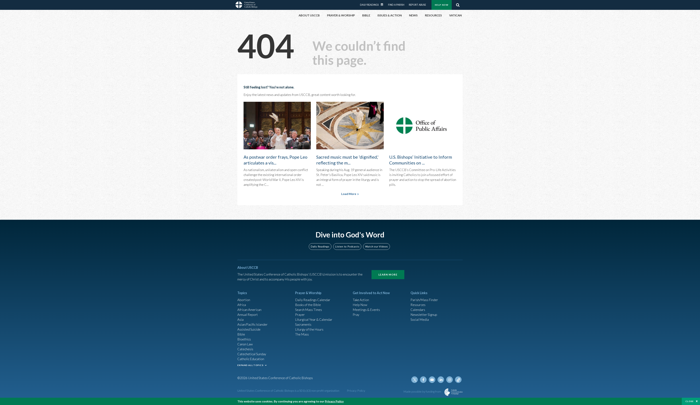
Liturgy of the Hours (309, 329)
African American (249, 310)
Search (457, 4)
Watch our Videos (376, 246)
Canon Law (245, 344)
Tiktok (458, 379)
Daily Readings (369, 4)
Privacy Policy (356, 390)
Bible (241, 334)
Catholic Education (250, 359)
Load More (348, 193)
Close (689, 401)
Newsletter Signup (424, 315)
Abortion (243, 300)
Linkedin (441, 379)
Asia (240, 319)
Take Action (361, 300)
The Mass (302, 334)
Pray (356, 315)
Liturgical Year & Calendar (313, 319)
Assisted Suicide (248, 329)
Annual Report (247, 315)
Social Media (420, 319)
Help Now (441, 4)
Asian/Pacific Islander (252, 324)
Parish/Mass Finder (424, 300)
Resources (418, 305)
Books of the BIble (308, 305)
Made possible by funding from (422, 391)
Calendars (418, 310)
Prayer (300, 315)
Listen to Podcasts (347, 246)
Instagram (449, 379)
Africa (241, 305)
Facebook (423, 379)
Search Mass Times (308, 310)
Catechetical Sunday (251, 354)
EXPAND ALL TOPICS (250, 365)
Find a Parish (396, 4)
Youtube (432, 379)
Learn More (387, 274)
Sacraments (303, 324)
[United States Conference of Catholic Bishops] (246, 5)
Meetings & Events (366, 310)
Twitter (414, 379)
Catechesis (245, 349)
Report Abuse (417, 4)
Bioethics (244, 339)
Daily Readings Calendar (383, 4)
